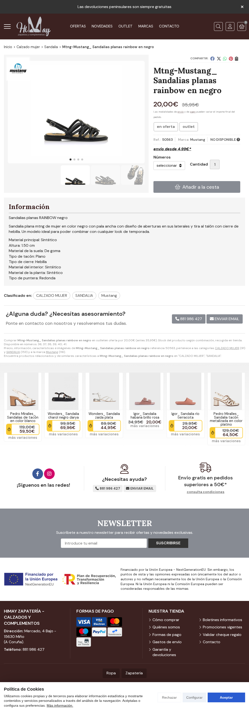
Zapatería (134, 673)
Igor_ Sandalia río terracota (185, 415)
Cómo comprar (165, 619)
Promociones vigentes (222, 627)
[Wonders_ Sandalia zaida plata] (104, 391)
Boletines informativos (222, 619)
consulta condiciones (205, 492)
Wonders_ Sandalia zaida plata (104, 415)
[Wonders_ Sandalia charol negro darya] (63, 391)
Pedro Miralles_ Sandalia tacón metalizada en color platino (226, 419)
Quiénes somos (166, 627)
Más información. (60, 705)
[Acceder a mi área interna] (230, 26)
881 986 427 (33, 649)
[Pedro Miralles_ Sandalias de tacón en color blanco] (22, 391)
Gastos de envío (167, 641)
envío (181, 111)
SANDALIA (13, 352)
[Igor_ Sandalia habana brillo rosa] (144, 391)
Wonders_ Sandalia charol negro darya (63, 415)
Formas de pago (166, 634)
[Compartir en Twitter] (219, 58)
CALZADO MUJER (227, 348)
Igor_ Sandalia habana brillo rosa (145, 415)
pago (193, 111)
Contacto (211, 641)
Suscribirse (168, 543)
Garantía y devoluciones (164, 652)
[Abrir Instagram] (49, 474)
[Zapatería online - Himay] (34, 26)
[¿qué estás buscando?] (218, 26)
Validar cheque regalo (222, 634)
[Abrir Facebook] (38, 474)
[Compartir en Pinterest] (231, 58)
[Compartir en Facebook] (212, 58)
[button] (70, 159)
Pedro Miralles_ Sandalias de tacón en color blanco (22, 417)
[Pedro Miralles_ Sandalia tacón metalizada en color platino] (226, 391)
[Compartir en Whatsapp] (225, 58)
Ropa (111, 673)
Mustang (52, 352)
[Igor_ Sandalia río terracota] (185, 391)
